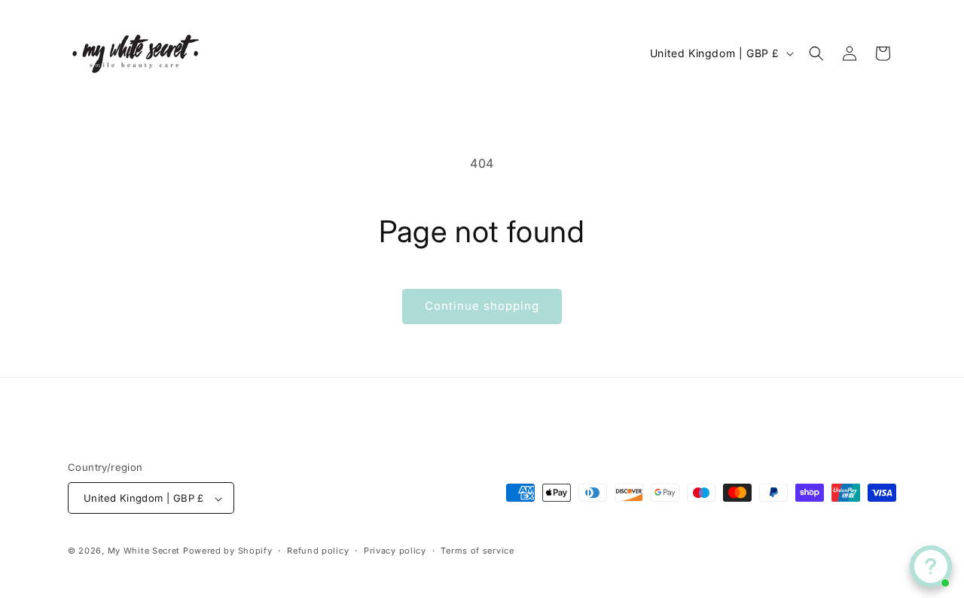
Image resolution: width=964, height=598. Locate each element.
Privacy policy (395, 550)
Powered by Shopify (228, 551)
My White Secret (144, 551)
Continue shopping (482, 306)
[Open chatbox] (931, 566)
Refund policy (318, 550)
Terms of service (477, 550)
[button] (816, 53)
